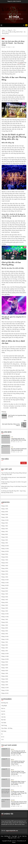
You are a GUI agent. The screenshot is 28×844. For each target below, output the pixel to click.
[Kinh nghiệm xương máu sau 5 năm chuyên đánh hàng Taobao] (5, 762)
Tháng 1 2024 (4, 577)
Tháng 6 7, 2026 (15, 755)
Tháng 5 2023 (4, 599)
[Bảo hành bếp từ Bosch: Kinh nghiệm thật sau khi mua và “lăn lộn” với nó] (5, 803)
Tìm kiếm (5, 459)
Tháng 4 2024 (4, 568)
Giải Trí (3, 714)
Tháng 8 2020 (4, 665)
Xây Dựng (3, 731)
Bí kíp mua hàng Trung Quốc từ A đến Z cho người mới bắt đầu (18, 773)
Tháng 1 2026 (4, 517)
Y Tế (3, 38)
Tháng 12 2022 (5, 613)
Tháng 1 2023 (4, 611)
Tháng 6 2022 (4, 622)
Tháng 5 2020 (4, 673)
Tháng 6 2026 (4, 506)
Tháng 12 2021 (5, 636)
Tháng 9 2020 (4, 662)
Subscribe (26, 25)
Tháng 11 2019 (5, 687)
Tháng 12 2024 (5, 545)
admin (4, 47)
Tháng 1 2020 (4, 684)
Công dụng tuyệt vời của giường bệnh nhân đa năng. (18, 439)
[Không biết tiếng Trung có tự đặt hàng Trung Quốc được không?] (5, 782)
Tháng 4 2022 (4, 628)
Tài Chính (3, 722)
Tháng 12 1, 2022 (11, 47)
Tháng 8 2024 (4, 557)
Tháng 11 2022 (5, 616)
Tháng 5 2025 (4, 531)
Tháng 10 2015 (5, 693)
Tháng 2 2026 (4, 514)
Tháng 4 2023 (4, 602)
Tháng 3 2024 (4, 571)
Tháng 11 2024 (5, 548)
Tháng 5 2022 (4, 625)
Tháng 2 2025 (4, 540)
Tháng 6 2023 (4, 596)
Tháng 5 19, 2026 (15, 806)
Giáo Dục (3, 717)
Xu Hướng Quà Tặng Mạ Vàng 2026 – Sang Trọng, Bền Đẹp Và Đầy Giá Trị (19, 793)
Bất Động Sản (4, 702)
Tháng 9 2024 (4, 554)
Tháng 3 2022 (4, 631)
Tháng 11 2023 (5, 582)
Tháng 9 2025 (4, 523)
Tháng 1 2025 (4, 543)
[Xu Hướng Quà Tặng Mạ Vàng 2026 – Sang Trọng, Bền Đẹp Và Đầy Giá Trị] (5, 793)
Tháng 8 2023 (4, 591)
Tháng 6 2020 (4, 670)
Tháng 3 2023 (4, 605)
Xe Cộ (2, 736)
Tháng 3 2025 (4, 537)
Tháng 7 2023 (4, 594)
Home (2, 836)
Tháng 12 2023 (5, 579)
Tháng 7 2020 (4, 667)
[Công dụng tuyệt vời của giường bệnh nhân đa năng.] (5, 439)
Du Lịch (3, 711)
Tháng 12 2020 (5, 653)
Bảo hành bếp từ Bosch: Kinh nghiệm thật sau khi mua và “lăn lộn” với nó (19, 803)
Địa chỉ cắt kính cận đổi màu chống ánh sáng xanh (19, 449)
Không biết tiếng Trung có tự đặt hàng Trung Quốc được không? (18, 783)
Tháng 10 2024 (5, 551)
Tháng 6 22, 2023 (16, 441)
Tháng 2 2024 (4, 574)
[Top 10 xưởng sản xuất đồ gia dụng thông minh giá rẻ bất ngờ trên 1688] (5, 752)
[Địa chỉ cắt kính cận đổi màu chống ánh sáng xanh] (5, 449)
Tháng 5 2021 (4, 648)
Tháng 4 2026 (4, 511)
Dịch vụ (3, 708)
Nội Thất (3, 719)
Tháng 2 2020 (4, 682)
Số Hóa (14, 17)
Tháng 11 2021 (5, 639)
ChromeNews (20, 841)
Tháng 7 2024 (4, 560)
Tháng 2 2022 (4, 633)
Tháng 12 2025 (5, 520)
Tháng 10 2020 (5, 659)
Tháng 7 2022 (4, 619)
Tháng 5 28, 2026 (16, 796)
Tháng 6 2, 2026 (15, 786)
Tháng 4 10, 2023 (15, 451)
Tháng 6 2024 (4, 562)
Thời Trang (4, 725)
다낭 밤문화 (20, 62)
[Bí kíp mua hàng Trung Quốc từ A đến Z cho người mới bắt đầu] (5, 772)
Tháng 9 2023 (4, 588)
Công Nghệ (4, 705)
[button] (1, 25)
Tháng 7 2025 (4, 526)
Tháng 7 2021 (4, 642)
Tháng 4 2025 (4, 534)
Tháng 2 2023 (4, 608)
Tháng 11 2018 (5, 690)
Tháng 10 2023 (5, 585)
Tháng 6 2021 (4, 645)
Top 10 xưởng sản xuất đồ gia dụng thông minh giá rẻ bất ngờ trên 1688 (18, 752)
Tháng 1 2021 (4, 650)
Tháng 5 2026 (4, 508)
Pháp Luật (10, 838)
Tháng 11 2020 (5, 656)
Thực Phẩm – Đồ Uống (6, 728)
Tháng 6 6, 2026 (15, 765)
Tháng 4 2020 (4, 676)
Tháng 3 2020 (4, 679)
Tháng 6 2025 (4, 528)
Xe (2, 734)
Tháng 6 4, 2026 (15, 775)
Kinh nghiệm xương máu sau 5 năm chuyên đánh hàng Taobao (18, 762)
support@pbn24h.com (12, 830)
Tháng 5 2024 (4, 565)
